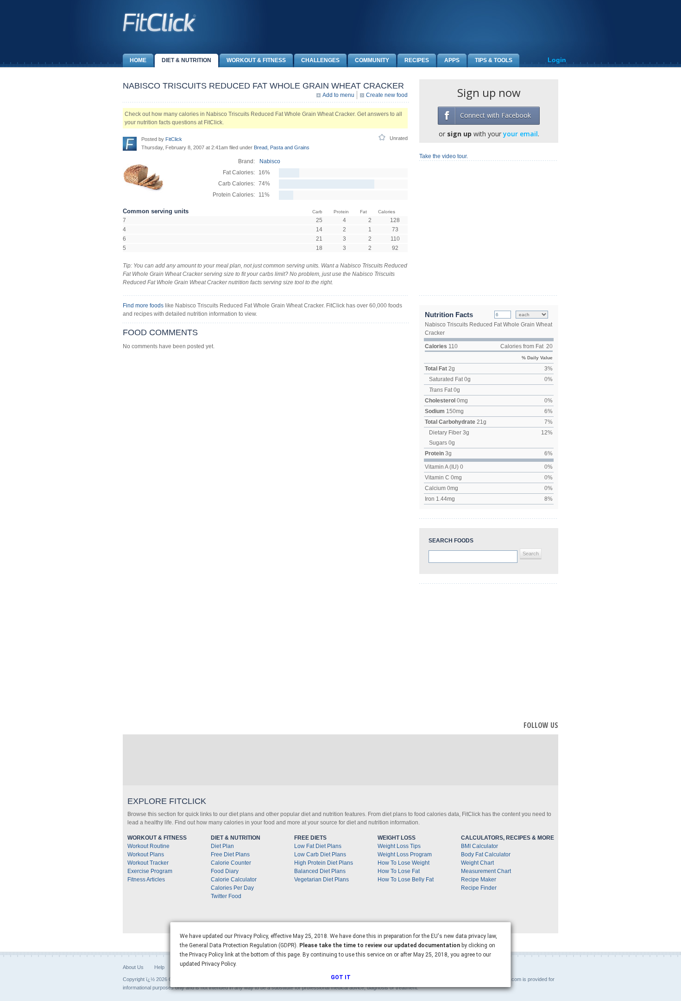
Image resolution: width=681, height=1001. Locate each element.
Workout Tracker (148, 863)
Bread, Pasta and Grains (281, 147)
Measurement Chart (486, 871)
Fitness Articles (146, 879)
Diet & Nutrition (186, 60)
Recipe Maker (478, 879)
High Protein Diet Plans (323, 863)
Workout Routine (148, 846)
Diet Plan (222, 846)
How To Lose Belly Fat (406, 879)
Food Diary (225, 871)
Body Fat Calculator (486, 854)
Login (557, 60)
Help (159, 967)
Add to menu (338, 95)
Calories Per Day (232, 888)
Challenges (320, 60)
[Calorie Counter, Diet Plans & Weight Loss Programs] (160, 22)
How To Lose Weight (403, 863)
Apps (452, 60)
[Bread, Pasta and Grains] (143, 196)
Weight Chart (477, 863)
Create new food (387, 95)
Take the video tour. (443, 156)
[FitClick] (130, 143)
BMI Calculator (479, 846)
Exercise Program (149, 871)
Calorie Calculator (234, 879)
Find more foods (143, 305)
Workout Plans (145, 854)
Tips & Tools (493, 60)
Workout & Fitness (256, 60)
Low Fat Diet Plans (317, 846)
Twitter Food (226, 896)
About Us (133, 967)
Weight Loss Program (405, 854)
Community (372, 60)
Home (138, 60)
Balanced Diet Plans (320, 871)
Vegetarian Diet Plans (321, 879)
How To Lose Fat (399, 871)
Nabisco (269, 161)
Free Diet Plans (230, 854)
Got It (341, 977)
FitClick (173, 139)
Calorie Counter (231, 863)
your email (520, 133)
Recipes (416, 60)
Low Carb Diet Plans (320, 854)
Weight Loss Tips (399, 846)
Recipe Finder (479, 888)
